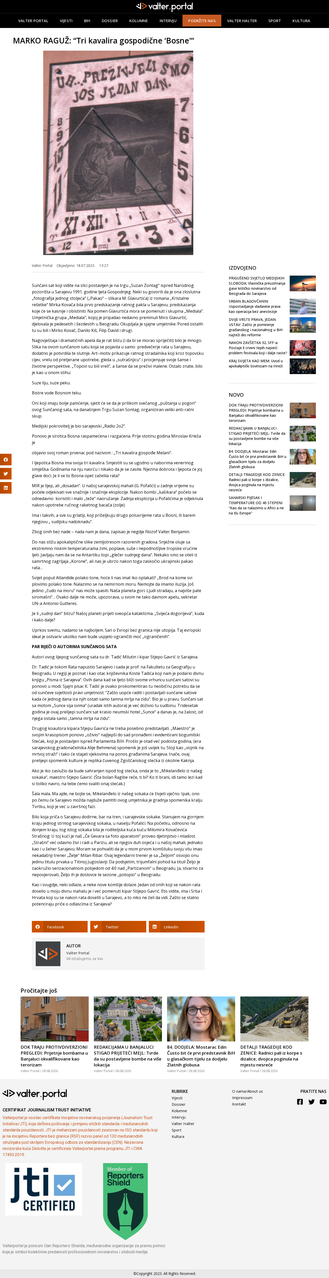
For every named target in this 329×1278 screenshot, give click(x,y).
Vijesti (66, 20)
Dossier (110, 20)
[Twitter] (311, 1102)
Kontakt (239, 1104)
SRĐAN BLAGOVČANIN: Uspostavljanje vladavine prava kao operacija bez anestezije (254, 306)
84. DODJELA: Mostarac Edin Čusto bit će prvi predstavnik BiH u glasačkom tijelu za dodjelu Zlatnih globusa (257, 459)
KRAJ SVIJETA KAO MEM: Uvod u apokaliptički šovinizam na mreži (256, 363)
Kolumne (138, 20)
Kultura (301, 20)
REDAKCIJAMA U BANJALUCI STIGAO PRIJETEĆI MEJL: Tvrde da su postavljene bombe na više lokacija (257, 436)
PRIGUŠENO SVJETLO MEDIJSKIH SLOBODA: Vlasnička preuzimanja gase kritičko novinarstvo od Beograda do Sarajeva (257, 286)
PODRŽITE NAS (201, 20)
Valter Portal (33, 20)
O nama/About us (247, 1091)
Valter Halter (183, 1123)
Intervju (168, 20)
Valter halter (242, 20)
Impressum (242, 1097)
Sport (274, 20)
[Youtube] (323, 1102)
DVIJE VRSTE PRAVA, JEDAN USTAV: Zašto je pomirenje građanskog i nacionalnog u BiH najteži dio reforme (255, 327)
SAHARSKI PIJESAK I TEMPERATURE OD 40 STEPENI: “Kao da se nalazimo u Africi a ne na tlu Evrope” (256, 505)
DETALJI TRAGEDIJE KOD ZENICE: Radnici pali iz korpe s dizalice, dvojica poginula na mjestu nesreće (257, 482)
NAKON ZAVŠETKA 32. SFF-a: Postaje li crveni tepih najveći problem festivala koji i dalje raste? (258, 347)
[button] (60, 926)
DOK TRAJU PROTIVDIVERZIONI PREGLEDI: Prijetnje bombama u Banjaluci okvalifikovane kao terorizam (256, 413)
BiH (87, 20)
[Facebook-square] (300, 1102)
